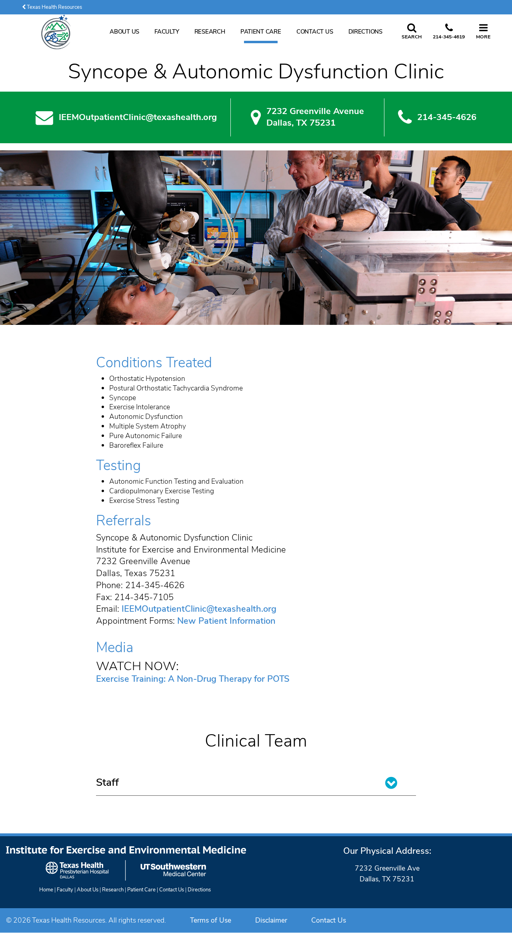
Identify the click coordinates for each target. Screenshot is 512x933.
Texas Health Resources (54, 7)
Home (46, 889)
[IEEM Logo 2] (56, 31)
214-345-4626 (446, 117)
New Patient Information (226, 621)
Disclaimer (271, 920)
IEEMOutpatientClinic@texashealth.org (138, 117)
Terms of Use (210, 920)
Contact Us (314, 32)
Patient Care (260, 32)
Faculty (166, 32)
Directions (365, 32)
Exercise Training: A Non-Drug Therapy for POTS (193, 679)
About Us (124, 32)
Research (209, 32)
